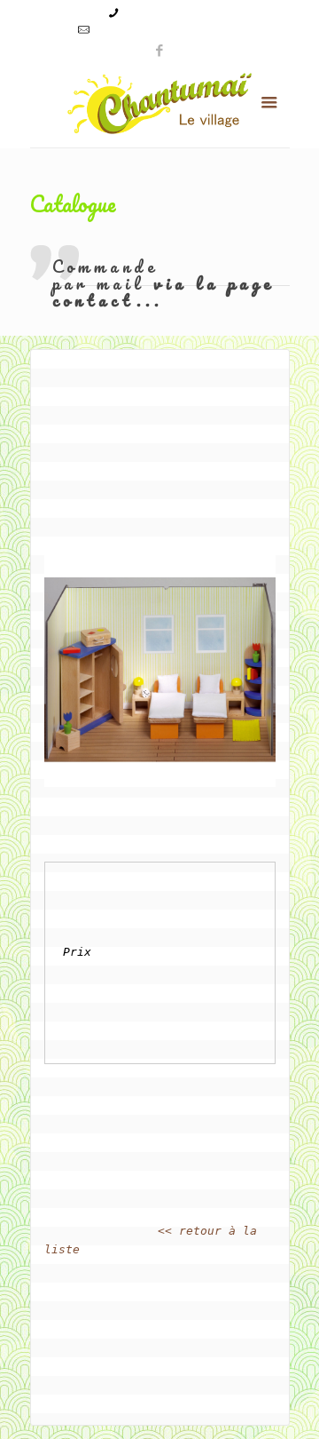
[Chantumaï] (160, 103)
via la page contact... (163, 292)
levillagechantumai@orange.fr (168, 29)
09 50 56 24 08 (164, 12)
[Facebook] (160, 50)
